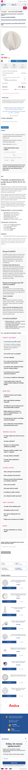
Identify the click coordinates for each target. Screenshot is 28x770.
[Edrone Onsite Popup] (14, 385)
